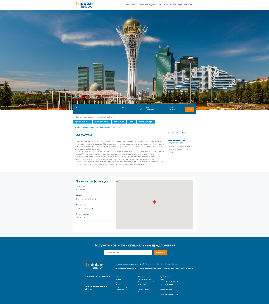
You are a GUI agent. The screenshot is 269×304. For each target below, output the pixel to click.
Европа (117, 284)
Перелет (141, 292)
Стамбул (168, 264)
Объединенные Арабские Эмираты (149, 268)
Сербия (190, 268)
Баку (154, 264)
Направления (88, 127)
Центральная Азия (103, 127)
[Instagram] (86, 289)
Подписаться (160, 253)
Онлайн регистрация (145, 279)
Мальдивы (166, 268)
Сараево (175, 264)
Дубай (142, 264)
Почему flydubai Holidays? (169, 282)
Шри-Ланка (175, 268)
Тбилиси (148, 264)
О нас (162, 279)
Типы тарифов (143, 284)
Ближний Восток (121, 289)
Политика (163, 292)
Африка (118, 279)
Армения (184, 268)
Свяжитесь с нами (166, 289)
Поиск (189, 109)
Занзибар (160, 264)
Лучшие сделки (143, 289)
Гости (147, 107)
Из (76, 107)
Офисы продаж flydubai (146, 282)
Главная (77, 127)
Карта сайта (142, 287)
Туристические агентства (169, 294)
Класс (171, 107)
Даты (124, 107)
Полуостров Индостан (123, 287)
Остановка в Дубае (147, 5)
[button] (132, 3)
